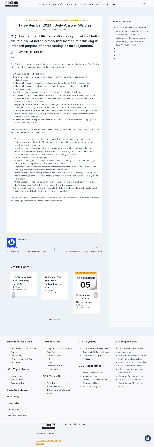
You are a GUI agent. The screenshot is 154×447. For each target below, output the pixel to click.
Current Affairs (28, 21)
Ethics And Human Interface (130, 348)
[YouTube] (84, 424)
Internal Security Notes (93, 386)
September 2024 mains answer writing (72, 21)
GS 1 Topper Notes (18, 369)
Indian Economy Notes (92, 372)
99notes (47, 29)
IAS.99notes (48, 433)
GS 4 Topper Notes (126, 341)
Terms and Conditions (16, 416)
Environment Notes (91, 383)
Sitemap (39, 433)
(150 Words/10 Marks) (126, 45)
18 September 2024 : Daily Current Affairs (83, 250)
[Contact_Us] (148, 438)
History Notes (17, 376)
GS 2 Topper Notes (54, 376)
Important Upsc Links (19, 341)
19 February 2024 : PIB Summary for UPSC (22, 280)
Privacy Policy (13, 396)
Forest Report (53, 369)
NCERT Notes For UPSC (21, 359)
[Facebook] (66, 424)
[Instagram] (75, 424)
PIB (48, 359)
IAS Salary (15, 362)
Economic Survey (54, 366)
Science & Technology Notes (95, 379)
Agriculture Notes (90, 376)
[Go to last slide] (13, 295)
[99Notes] (12, 4)
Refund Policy (13, 403)
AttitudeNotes (124, 352)
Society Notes (17, 379)
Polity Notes (52, 383)
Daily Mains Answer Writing (59, 348)
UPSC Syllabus (87, 341)
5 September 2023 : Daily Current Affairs (84, 298)
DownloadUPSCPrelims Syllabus (97, 348)
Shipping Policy (14, 409)
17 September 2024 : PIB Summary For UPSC (27, 250)
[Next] (96, 295)
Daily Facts (51, 352)
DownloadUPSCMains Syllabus (96, 352)
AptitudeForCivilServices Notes (132, 355)
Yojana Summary (54, 355)
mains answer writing (45, 21)
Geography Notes (18, 383)
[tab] (50, 319)
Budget (50, 362)
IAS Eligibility (16, 355)
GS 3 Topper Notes (90, 365)
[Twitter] (71, 424)
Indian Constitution (17, 389)
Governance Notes (55, 386)
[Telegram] (79, 424)
